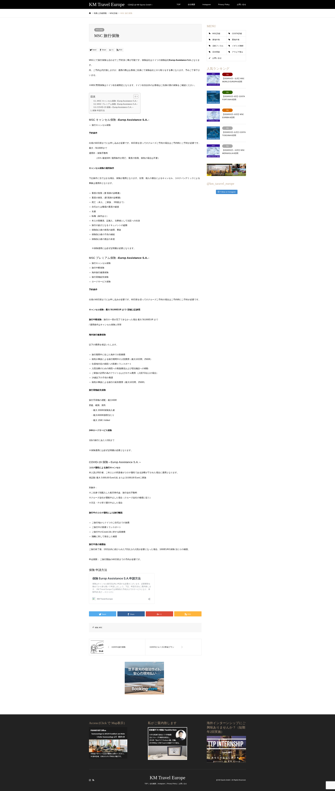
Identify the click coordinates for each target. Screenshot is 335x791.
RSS (93, 780)
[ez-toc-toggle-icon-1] (135, 96)
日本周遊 (216, 52)
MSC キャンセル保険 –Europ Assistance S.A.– (117, 101)
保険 (96, 627)
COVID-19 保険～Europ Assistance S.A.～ (115, 107)
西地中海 (235, 40)
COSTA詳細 (237, 33)
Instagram (206, 4)
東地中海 (216, 40)
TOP (178, 4)
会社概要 (191, 4)
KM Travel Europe (167, 777)
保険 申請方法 (98, 110)
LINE (97, 780)
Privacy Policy (224, 4)
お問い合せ (241, 4)
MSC (100, 627)
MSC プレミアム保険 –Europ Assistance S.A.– (117, 104)
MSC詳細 (99, 30)
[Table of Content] (135, 96)
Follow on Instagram (228, 192)
